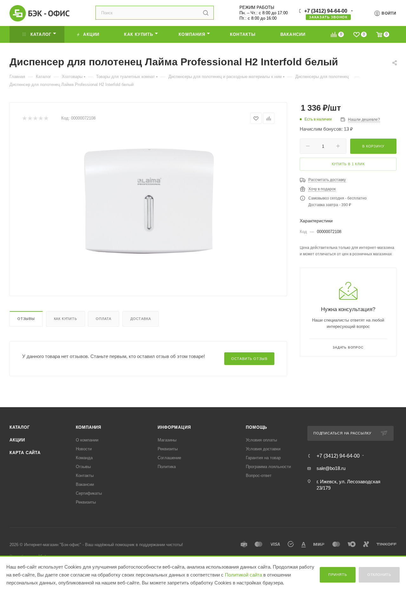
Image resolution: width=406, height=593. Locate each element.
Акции (17, 440)
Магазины (167, 440)
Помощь (256, 427)
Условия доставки (263, 448)
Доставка (140, 319)
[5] (46, 118)
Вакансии (85, 484)
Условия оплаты (261, 440)
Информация (174, 427)
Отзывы (26, 319)
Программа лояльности (268, 466)
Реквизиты (86, 502)
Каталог (20, 427)
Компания (88, 427)
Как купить (65, 319)
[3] (35, 118)
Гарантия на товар (263, 457)
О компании (87, 440)
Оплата (103, 319)
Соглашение (169, 457)
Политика (167, 466)
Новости (84, 448)
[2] (29, 118)
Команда (84, 457)
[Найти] (205, 12)
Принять (337, 575)
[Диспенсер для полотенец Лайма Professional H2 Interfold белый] (148, 203)
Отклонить (379, 575)
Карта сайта (25, 452)
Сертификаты (89, 493)
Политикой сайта (243, 574)
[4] (40, 118)
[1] (24, 118)
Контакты (85, 475)
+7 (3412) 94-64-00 (325, 11)
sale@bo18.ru (331, 468)
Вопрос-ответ (259, 475)
